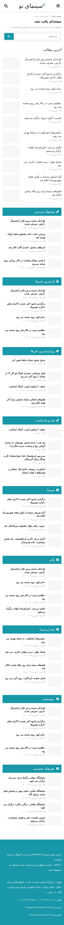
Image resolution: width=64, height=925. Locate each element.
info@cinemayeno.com (40, 914)
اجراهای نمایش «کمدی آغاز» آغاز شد (27, 247)
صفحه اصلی (56, 16)
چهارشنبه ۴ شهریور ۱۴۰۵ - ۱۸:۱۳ (31, 267)
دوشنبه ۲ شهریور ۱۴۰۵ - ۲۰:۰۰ (32, 824)
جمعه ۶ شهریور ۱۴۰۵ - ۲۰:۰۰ (32, 529)
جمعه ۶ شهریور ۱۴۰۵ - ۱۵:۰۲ (32, 798)
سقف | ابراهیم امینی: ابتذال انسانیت (27, 386)
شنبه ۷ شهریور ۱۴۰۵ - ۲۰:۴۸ (33, 337)
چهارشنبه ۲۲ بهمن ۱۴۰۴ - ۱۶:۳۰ (31, 390)
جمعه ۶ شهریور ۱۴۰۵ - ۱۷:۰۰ (32, 785)
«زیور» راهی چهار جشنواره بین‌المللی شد (24, 526)
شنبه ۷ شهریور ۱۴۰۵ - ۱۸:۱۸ (33, 655)
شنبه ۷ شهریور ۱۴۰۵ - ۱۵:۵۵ (33, 672)
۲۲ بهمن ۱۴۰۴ (38, 433)
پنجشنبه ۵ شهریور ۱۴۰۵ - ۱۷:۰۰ (32, 251)
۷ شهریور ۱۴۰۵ (54, 67)
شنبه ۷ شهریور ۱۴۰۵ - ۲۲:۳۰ (33, 228)
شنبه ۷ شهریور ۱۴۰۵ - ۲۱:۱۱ (33, 321)
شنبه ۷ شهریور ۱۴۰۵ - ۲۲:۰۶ (33, 311)
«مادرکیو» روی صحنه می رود (45, 88)
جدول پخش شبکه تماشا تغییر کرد (28, 360)
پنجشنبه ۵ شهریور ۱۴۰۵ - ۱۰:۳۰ (32, 407)
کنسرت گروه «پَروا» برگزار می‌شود (42, 118)
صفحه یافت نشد (41, 16)
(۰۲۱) (41, 900)
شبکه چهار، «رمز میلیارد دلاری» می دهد (25, 652)
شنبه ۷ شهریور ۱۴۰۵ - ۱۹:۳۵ (33, 645)
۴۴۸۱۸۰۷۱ (50, 900)
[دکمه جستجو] (9, 36)
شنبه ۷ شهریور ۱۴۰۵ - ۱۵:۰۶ (33, 682)
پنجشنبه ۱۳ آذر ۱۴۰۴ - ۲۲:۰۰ (33, 380)
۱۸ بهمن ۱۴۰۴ (38, 449)
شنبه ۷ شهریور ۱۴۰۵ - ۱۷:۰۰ (33, 519)
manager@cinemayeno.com (38, 907)
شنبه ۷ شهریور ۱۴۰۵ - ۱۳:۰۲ (33, 241)
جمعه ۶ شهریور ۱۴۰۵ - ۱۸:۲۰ (32, 546)
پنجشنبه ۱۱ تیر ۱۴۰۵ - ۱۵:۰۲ (33, 364)
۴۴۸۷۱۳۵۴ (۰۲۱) (26, 900)
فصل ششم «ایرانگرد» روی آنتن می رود (25, 678)
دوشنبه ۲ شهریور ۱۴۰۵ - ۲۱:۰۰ (32, 811)
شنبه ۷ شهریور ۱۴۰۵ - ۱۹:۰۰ (33, 616)
